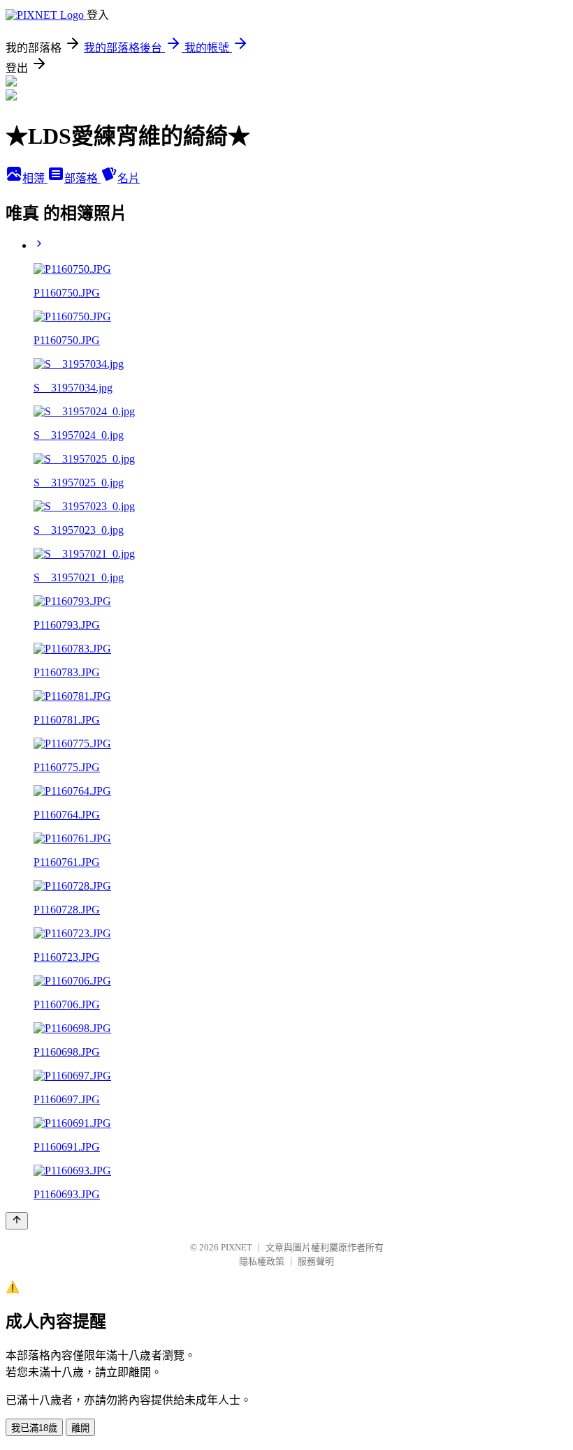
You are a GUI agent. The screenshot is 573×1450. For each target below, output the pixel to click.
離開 (80, 1428)
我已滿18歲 (34, 1428)
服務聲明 (316, 1261)
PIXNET (236, 1247)
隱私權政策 (261, 1261)
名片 (128, 178)
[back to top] (17, 1220)
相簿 (35, 178)
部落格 (82, 178)
